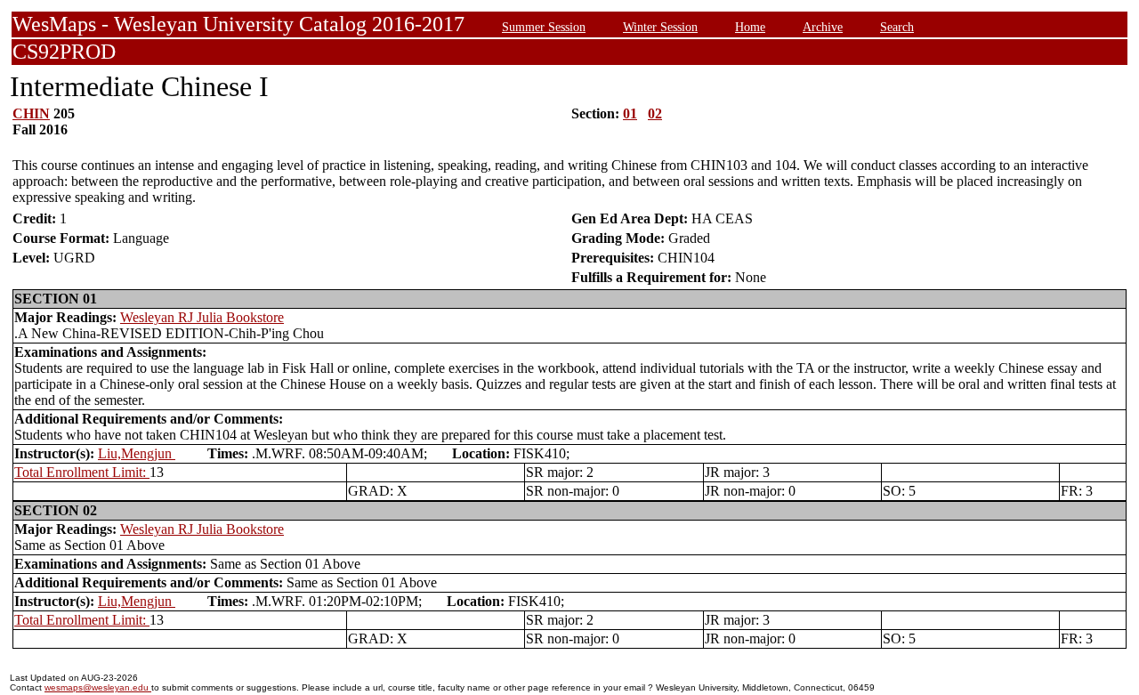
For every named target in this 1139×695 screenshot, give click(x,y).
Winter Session (660, 27)
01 (630, 113)
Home (750, 27)
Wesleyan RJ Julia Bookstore (202, 317)
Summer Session (544, 27)
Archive (823, 27)
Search (897, 27)
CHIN (31, 113)
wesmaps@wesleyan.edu (97, 687)
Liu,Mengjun (136, 453)
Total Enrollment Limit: (81, 472)
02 (655, 113)
